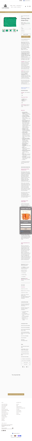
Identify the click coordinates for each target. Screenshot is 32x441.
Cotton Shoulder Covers (5, 414)
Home (11, 5)
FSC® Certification (18, 411)
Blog (15, 7)
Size (22, 27)
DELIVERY (25, 364)
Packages (19, 5)
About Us (17, 404)
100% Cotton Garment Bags (25, 325)
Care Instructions (18, 410)
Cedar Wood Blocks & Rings (5, 410)
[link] (26, 215)
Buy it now (26, 36)
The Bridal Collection (4, 416)
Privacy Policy (18, 414)
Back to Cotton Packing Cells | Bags (16, 394)
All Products (24, 337)
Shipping (26, 23)
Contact (19, 7)
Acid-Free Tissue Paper (5, 409)
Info (12, 7)
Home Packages (4, 406)
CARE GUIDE (26, 362)
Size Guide (17, 409)
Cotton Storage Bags (4, 405)
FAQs (17, 405)
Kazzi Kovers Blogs (25, 356)
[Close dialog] (31, 207)
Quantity (23, 30)
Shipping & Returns (19, 406)
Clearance (23, 340)
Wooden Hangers (4, 415)
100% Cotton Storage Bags (25, 327)
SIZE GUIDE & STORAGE (26, 360)
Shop (14, 5)
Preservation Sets (4, 411)
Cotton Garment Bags (4, 404)
